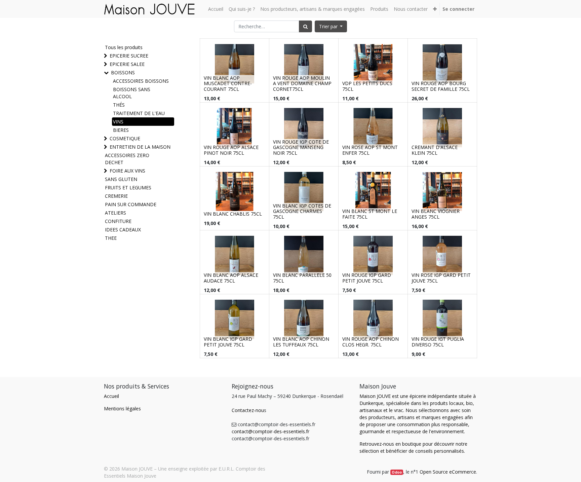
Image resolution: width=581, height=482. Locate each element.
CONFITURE (118, 221)
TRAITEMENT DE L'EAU (139, 113)
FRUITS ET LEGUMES (128, 187)
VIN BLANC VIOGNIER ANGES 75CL (436, 214)
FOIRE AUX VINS (127, 171)
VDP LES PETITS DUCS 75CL (367, 86)
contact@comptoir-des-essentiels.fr (270, 431)
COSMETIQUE (125, 138)
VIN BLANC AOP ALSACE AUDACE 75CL (231, 278)
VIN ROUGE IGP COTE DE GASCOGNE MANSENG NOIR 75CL (301, 147)
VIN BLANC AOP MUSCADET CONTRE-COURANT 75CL (228, 83)
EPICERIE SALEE (127, 64)
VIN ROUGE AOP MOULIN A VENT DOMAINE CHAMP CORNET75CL (302, 83)
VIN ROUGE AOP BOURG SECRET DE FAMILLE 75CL (441, 86)
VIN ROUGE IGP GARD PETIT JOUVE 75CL (366, 278)
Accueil (111, 396)
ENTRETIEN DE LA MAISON (140, 147)
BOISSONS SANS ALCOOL (131, 93)
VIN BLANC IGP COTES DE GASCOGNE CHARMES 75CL (302, 211)
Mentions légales (122, 408)
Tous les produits (124, 47)
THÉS (119, 105)
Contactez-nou (248, 410)
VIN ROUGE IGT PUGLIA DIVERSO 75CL (438, 342)
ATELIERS (115, 213)
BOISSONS (123, 72)
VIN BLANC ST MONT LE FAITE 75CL (369, 214)
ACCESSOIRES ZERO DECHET (127, 158)
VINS (118, 121)
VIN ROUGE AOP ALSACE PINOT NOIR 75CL (231, 150)
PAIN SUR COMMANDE (130, 204)
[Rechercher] (305, 26)
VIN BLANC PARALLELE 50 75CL (302, 278)
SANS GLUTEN (121, 179)
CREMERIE (116, 196)
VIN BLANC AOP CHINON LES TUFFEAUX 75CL (301, 342)
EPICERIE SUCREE (129, 55)
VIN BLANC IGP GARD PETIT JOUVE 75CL (228, 342)
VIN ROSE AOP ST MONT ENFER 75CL (370, 150)
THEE (111, 238)
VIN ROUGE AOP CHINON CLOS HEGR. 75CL (370, 342)
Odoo (397, 472)
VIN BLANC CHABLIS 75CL (233, 214)
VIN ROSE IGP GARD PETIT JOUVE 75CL (441, 278)
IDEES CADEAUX (123, 229)
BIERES (121, 130)
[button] (434, 9)
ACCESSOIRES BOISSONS (141, 81)
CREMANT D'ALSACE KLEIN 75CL (435, 150)
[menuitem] (215, 9)
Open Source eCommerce (448, 472)
